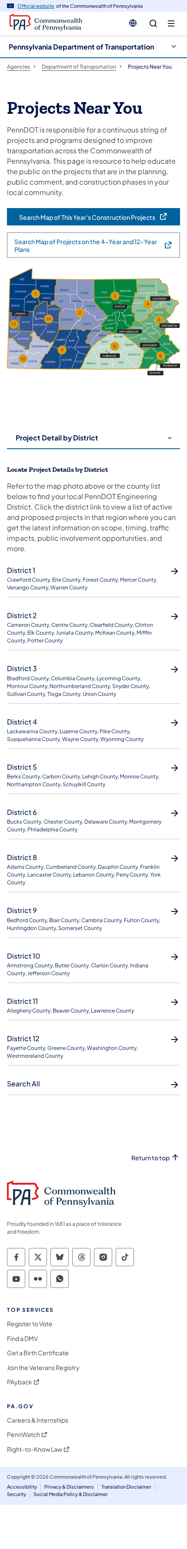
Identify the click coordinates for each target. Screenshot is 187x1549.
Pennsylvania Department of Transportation (81, 47)
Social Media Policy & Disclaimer (70, 1494)
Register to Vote (30, 1323)
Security (16, 1494)
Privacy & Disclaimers (69, 1486)
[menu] (171, 23)
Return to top (150, 1158)
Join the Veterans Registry (43, 1367)
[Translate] (133, 23)
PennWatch (23, 1434)
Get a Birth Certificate (38, 1353)
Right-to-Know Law (34, 1449)
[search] (153, 23)
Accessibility (22, 1486)
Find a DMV (22, 1338)
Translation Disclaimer (126, 1486)
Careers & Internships (37, 1420)
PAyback (19, 1382)
